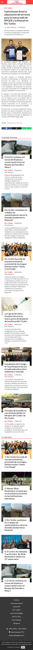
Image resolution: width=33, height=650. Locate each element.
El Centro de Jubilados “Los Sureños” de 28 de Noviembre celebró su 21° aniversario (16, 555)
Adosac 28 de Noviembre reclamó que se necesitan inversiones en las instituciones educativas (16, 493)
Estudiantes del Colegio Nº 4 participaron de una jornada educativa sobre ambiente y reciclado (16, 368)
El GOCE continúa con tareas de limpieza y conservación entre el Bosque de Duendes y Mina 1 (15, 162)
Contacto (16, 600)
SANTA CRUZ (16, 616)
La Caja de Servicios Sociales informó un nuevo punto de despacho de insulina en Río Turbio (16, 317)
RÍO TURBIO (8, 8)
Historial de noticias (16, 603)
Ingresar (17, 623)
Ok (23, 647)
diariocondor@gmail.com (16, 635)
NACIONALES (16, 620)
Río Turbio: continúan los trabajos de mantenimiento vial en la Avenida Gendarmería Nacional (16, 215)
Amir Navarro (12, 27)
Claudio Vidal (11, 123)
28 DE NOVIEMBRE (16, 613)
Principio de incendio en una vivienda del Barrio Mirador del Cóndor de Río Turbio (15, 414)
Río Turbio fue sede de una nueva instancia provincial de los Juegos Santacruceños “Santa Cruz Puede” (15, 264)
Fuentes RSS (16, 606)
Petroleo (19, 123)
